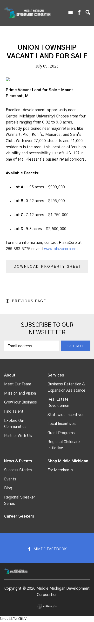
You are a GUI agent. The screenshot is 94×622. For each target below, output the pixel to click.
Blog (8, 488)
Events (10, 479)
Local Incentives (61, 424)
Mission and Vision (20, 393)
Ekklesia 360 (47, 606)
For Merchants (60, 470)
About (9, 375)
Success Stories (18, 470)
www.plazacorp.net (61, 249)
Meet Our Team (17, 384)
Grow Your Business (20, 402)
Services (55, 375)
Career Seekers (19, 516)
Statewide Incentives (65, 415)
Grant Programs (61, 433)
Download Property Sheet (47, 266)
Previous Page (29, 301)
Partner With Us (18, 436)
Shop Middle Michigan (67, 461)
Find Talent (13, 411)
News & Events (18, 461)
